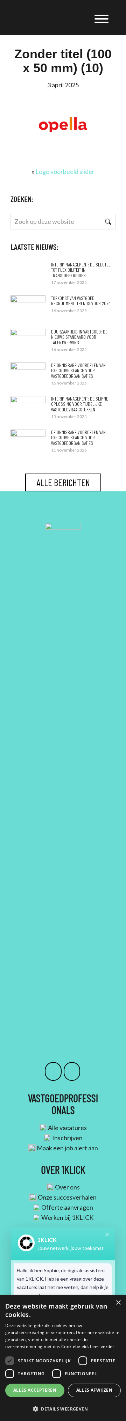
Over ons (67, 1187)
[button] (63, 1409)
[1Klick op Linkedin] (72, 1071)
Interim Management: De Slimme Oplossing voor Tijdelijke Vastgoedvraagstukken (79, 404)
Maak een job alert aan (67, 1148)
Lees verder (102, 1346)
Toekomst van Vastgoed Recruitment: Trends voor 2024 (81, 300)
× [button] (118, 1302)
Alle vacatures (67, 1127)
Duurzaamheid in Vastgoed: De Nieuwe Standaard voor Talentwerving (79, 337)
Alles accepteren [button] (34, 1390)
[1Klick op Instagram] (53, 1071)
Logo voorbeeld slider (64, 171)
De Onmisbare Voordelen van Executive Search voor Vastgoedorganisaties (78, 370)
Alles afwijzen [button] (94, 1390)
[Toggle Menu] (101, 19)
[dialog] (63, 1358)
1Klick (47, 13)
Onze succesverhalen (67, 1197)
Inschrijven (67, 1138)
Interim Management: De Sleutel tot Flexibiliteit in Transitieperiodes (81, 270)
